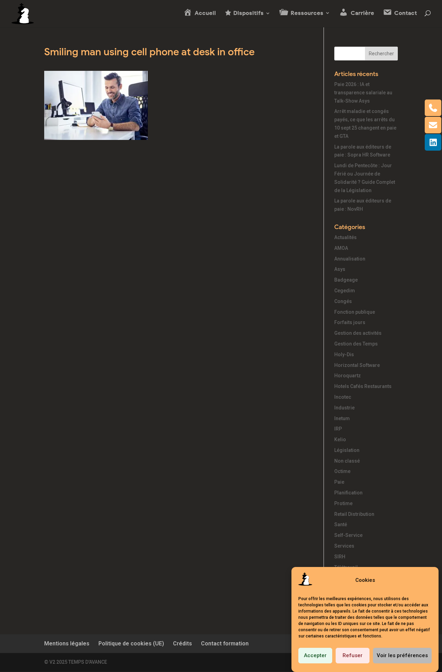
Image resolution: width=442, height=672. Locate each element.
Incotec (342, 397)
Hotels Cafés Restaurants (363, 386)
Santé (340, 524)
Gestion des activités (358, 333)
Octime (342, 471)
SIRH (339, 556)
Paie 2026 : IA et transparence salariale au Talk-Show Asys (363, 93)
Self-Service (348, 535)
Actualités (345, 237)
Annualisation (349, 259)
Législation (346, 450)
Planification (348, 492)
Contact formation (225, 643)
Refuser (353, 656)
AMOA (341, 248)
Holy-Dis (344, 354)
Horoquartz (347, 375)
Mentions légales (66, 643)
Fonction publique (354, 312)
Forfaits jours (349, 322)
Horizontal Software (357, 365)
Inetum (342, 418)
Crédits (182, 643)
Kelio (340, 439)
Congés (343, 301)
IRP (338, 429)
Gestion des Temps (356, 344)
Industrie (344, 407)
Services (344, 546)
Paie (339, 482)
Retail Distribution (354, 514)
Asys (339, 269)
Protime (343, 503)
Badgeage (346, 280)
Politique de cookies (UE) (131, 643)
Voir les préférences (402, 656)
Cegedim (344, 290)
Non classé (347, 461)
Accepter (315, 656)
